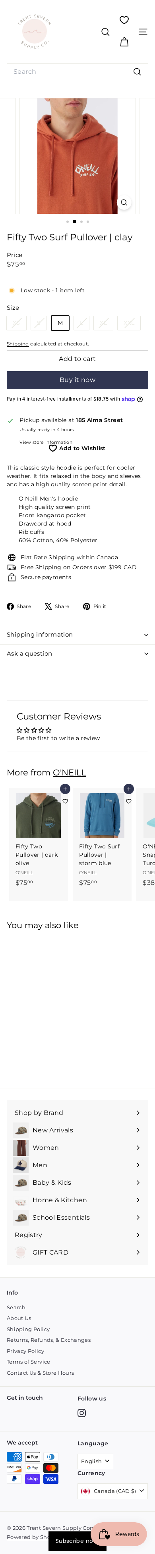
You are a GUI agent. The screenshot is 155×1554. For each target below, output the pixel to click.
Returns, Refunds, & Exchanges (49, 1340)
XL (106, 324)
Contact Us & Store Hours (40, 1373)
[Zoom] (123, 202)
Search (16, 1307)
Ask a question (29, 653)
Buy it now (77, 380)
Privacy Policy (25, 1351)
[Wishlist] (124, 20)
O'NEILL (69, 772)
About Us (19, 1318)
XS (19, 324)
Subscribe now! (77, 1541)
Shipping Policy (28, 1329)
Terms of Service (28, 1361)
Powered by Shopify (33, 1537)
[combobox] (77, 71)
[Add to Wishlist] (65, 801)
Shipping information (40, 634)
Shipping (18, 344)
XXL (132, 324)
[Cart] (124, 42)
